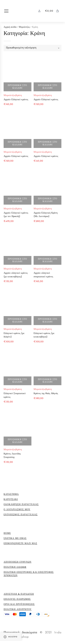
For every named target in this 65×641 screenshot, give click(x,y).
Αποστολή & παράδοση (19, 594)
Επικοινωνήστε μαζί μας (20, 543)
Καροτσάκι (11, 499)
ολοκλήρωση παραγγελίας (21, 504)
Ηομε (7, 533)
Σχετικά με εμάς (15, 538)
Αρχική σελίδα (10, 27)
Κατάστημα (11, 494)
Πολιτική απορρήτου (18, 609)
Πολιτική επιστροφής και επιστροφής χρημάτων (29, 574)
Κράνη (19, 95)
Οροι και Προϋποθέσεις (19, 604)
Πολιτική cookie (15, 567)
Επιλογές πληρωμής (17, 599)
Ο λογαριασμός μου (17, 510)
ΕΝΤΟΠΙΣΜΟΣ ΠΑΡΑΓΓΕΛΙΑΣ (21, 515)
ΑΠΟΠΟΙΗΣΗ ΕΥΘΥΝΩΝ (17, 562)
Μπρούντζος (24, 27)
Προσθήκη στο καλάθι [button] (17, 86)
